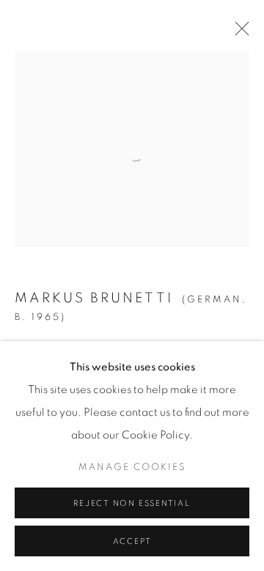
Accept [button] (132, 541)
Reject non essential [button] (131, 503)
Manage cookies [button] (132, 467)
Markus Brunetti (94, 298)
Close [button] (238, 33)
